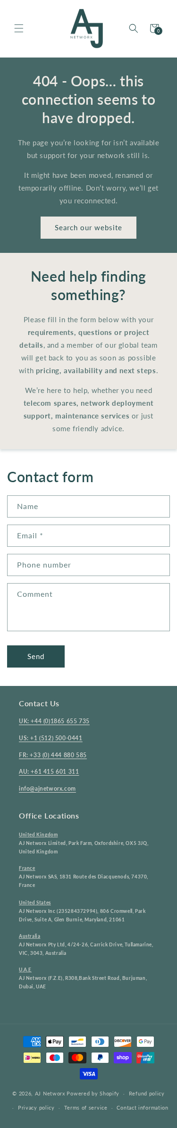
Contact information (142, 1107)
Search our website (88, 227)
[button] (18, 28)
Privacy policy (36, 1107)
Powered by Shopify (93, 1093)
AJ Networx (50, 1093)
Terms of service (86, 1107)
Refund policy (147, 1093)
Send (35, 656)
